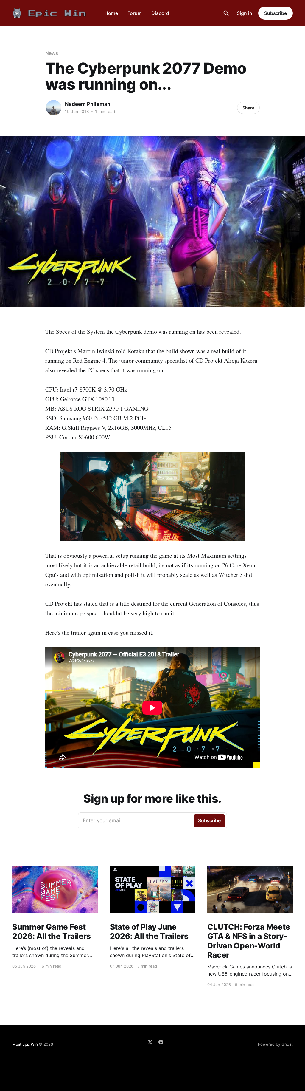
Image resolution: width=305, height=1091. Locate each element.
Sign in (244, 13)
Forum (134, 13)
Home (111, 13)
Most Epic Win (25, 1044)
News (51, 53)
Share (248, 107)
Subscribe (275, 13)
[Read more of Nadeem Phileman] (53, 107)
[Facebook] (160, 1042)
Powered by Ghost (275, 1044)
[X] (150, 1042)
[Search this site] (226, 13)
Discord (160, 13)
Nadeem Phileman (88, 104)
